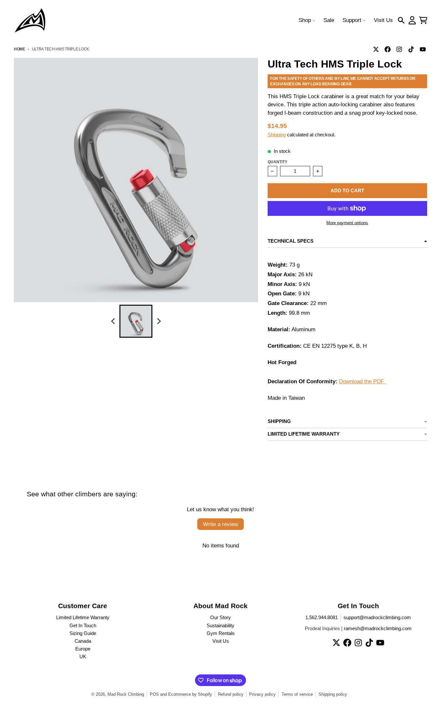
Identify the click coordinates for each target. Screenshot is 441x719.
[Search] (401, 20)
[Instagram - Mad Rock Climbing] (399, 49)
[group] (135, 321)
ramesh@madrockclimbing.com (378, 628)
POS (154, 694)
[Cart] (423, 20)
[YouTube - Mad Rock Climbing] (422, 49)
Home (19, 49)
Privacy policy (262, 694)
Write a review (220, 524)
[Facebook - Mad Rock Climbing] (387, 49)
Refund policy (230, 694)
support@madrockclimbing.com (377, 617)
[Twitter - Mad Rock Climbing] (376, 49)
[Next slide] (158, 321)
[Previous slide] (113, 321)
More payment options (347, 222)
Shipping (277, 134)
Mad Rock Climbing (126, 694)
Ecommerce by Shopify (190, 694)
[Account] (412, 20)
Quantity (277, 162)
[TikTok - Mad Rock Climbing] (410, 49)
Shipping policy (333, 694)
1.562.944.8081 (321, 617)
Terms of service (297, 694)
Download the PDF (362, 381)
